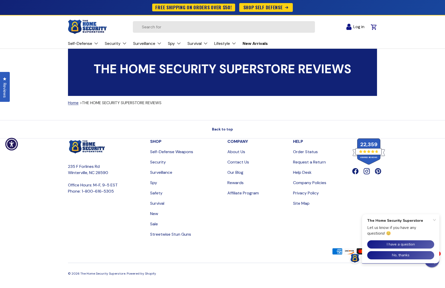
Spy (153, 182)
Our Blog (235, 172)
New (154, 213)
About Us (236, 151)
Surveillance (161, 172)
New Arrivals (255, 43)
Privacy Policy (306, 193)
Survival (157, 203)
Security (158, 162)
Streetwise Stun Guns (170, 234)
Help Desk (302, 172)
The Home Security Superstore (102, 273)
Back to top (222, 129)
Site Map (301, 203)
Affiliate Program (243, 193)
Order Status (305, 151)
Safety (156, 193)
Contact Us (238, 162)
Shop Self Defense (263, 7)
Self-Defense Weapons (171, 151)
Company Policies (309, 182)
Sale (154, 224)
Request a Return (309, 162)
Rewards (235, 182)
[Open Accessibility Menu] (11, 144)
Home (73, 102)
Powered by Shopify (141, 273)
